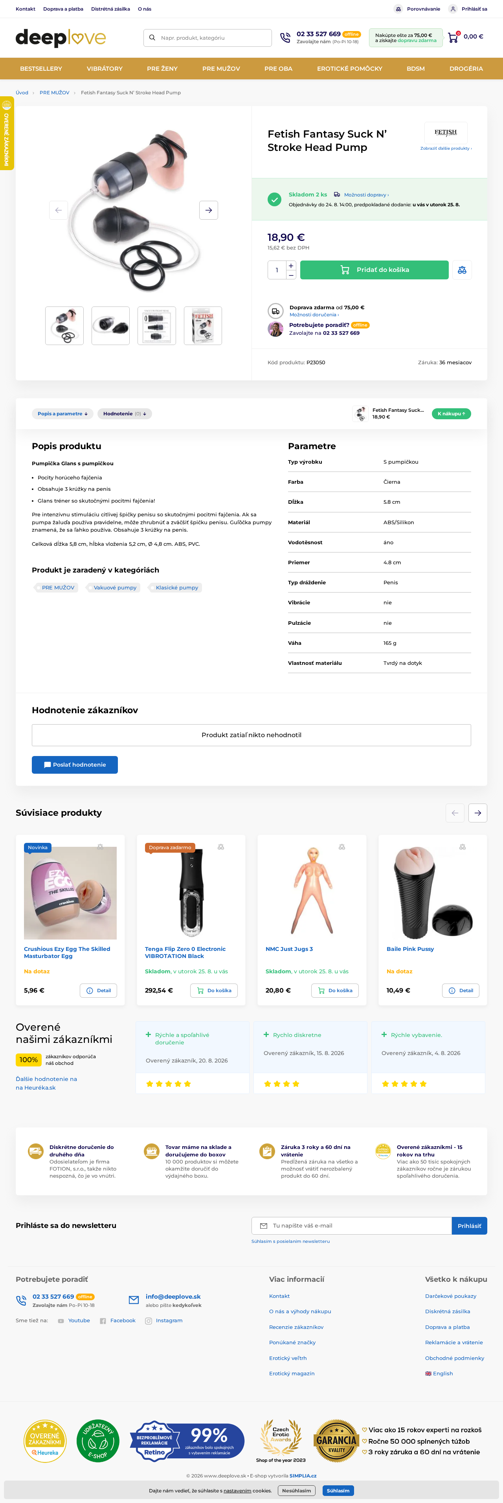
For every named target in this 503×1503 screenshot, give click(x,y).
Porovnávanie (423, 9)
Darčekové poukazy (450, 1296)
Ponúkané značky (292, 1342)
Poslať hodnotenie (78, 764)
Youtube (79, 1320)
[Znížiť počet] (291, 275)
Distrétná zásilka (110, 9)
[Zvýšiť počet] (291, 265)
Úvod (22, 92)
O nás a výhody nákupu (300, 1311)
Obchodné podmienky (454, 1358)
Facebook (123, 1320)
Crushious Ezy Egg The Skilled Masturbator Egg (67, 952)
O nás (144, 9)
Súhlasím (338, 1491)
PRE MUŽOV (55, 92)
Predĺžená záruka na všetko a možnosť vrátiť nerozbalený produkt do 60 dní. (319, 1168)
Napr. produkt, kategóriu (193, 38)
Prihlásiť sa (474, 9)
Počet (277, 270)
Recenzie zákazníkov (296, 1327)
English (443, 1373)
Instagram (169, 1320)
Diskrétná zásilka (447, 1311)
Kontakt (25, 9)
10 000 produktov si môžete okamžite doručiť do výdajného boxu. (202, 1168)
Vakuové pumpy (115, 587)
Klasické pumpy (177, 587)
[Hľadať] (152, 38)
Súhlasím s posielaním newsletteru (291, 1241)
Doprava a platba (63, 9)
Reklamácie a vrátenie (454, 1342)
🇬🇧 (428, 1373)
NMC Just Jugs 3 (289, 948)
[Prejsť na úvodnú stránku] (61, 37)
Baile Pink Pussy (410, 948)
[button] (208, 210)
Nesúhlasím (296, 1491)
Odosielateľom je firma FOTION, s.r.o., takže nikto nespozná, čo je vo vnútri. (83, 1168)
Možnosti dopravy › (366, 195)
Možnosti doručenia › (314, 314)
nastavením (238, 1491)
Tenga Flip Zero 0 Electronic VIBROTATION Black (185, 952)
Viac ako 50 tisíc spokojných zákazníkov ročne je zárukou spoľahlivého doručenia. (434, 1168)
